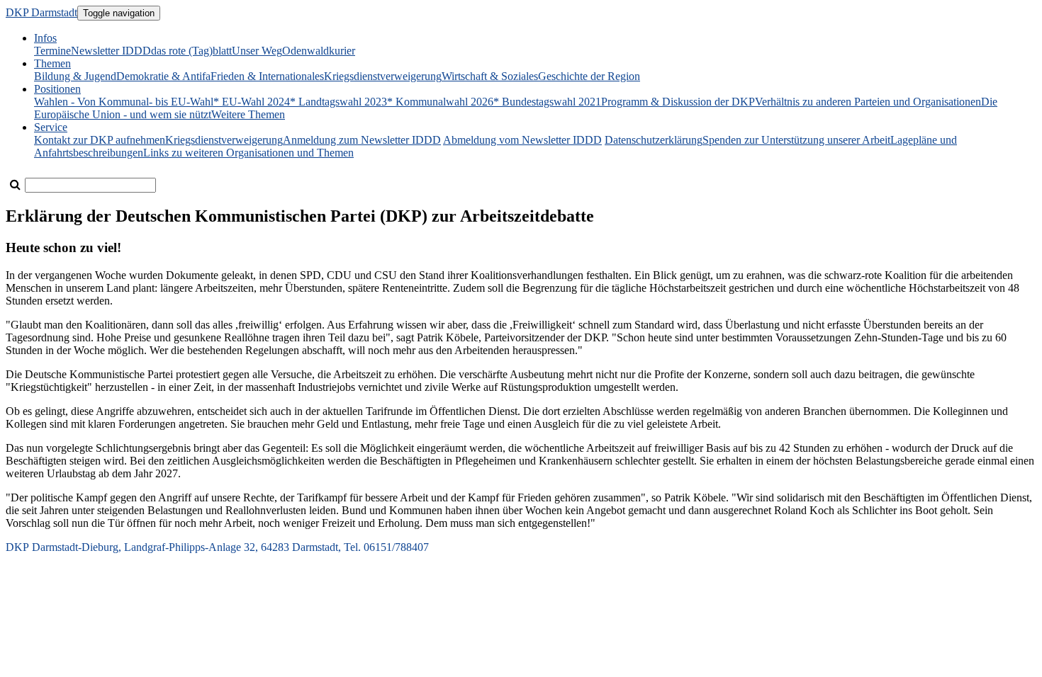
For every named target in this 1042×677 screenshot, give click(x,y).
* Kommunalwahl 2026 (440, 102)
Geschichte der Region (589, 76)
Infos (45, 38)
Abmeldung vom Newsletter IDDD (522, 140)
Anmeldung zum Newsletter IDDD (362, 140)
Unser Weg (257, 51)
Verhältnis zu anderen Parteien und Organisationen (868, 102)
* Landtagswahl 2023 (338, 102)
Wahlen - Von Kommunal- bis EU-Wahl (123, 102)
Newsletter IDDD (111, 51)
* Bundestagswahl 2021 (547, 102)
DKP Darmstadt (41, 12)
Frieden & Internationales (267, 76)
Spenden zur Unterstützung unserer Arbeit (796, 140)
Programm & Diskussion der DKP (678, 102)
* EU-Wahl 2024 (251, 102)
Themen (52, 63)
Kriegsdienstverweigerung (383, 76)
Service (50, 127)
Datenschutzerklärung (653, 140)
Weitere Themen (248, 114)
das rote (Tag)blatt (191, 51)
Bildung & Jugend (75, 76)
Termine (52, 51)
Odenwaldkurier (318, 51)
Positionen (57, 89)
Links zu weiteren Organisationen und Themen (248, 153)
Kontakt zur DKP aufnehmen (99, 140)
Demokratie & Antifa (163, 76)
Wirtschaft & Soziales (490, 76)
